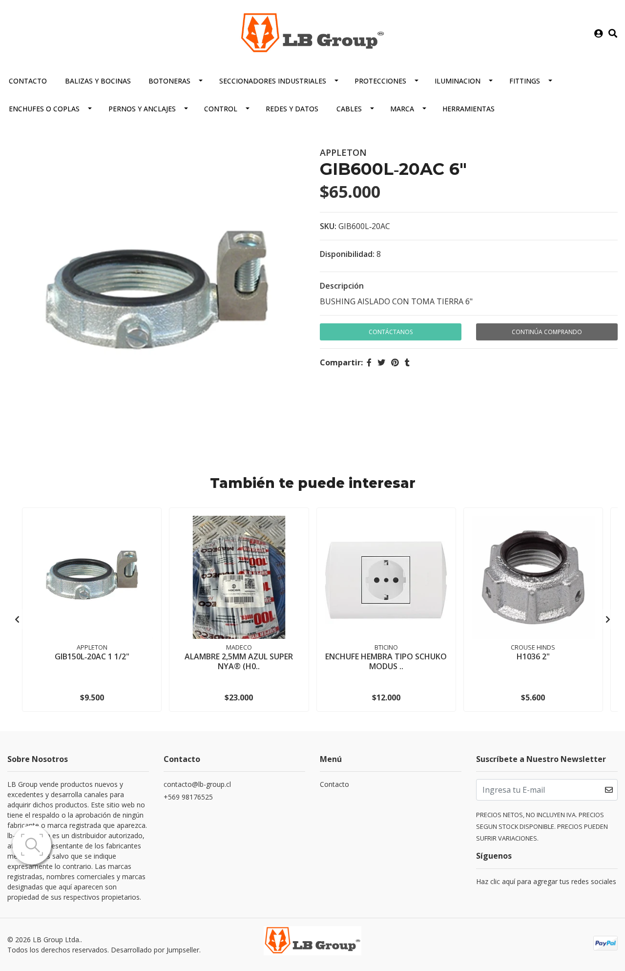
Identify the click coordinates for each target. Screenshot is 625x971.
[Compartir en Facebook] (369, 362)
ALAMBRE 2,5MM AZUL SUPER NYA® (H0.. (239, 661)
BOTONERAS (169, 80)
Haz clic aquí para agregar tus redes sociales (546, 881)
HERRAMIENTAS (468, 108)
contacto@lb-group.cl (197, 784)
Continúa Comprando (547, 332)
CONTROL (220, 108)
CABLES (349, 108)
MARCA (402, 108)
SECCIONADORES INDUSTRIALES (272, 80)
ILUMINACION (457, 80)
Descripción (342, 285)
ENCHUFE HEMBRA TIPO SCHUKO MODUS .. (386, 661)
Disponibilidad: (347, 254)
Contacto (28, 80)
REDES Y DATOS (292, 108)
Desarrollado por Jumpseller (155, 949)
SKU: (328, 226)
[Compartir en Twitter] (381, 362)
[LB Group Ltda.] (312, 32)
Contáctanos (391, 332)
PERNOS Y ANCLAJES (142, 108)
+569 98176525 (188, 797)
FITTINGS (524, 80)
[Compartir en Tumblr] (407, 362)
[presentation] (17, 619)
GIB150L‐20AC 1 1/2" (92, 656)
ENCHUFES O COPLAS (44, 108)
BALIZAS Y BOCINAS (98, 80)
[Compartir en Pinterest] (395, 362)
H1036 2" (533, 656)
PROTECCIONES (380, 80)
